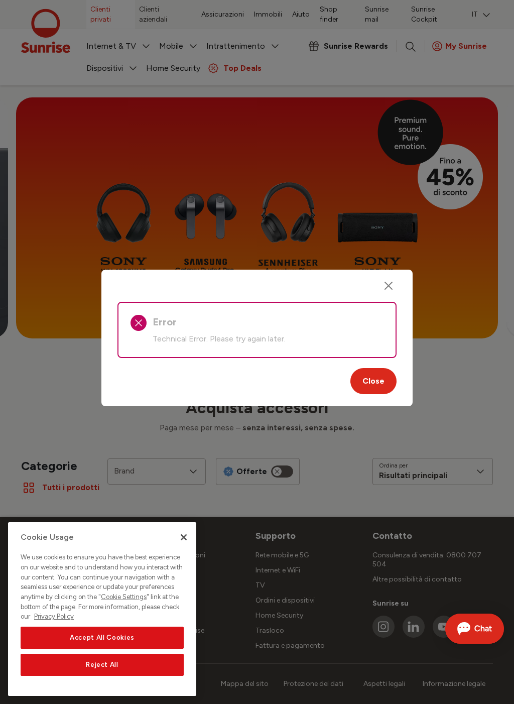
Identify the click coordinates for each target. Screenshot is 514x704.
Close (373, 381)
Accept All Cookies (102, 637)
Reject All (102, 664)
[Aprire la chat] (474, 629)
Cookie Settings (124, 597)
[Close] (388, 286)
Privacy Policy (54, 616)
